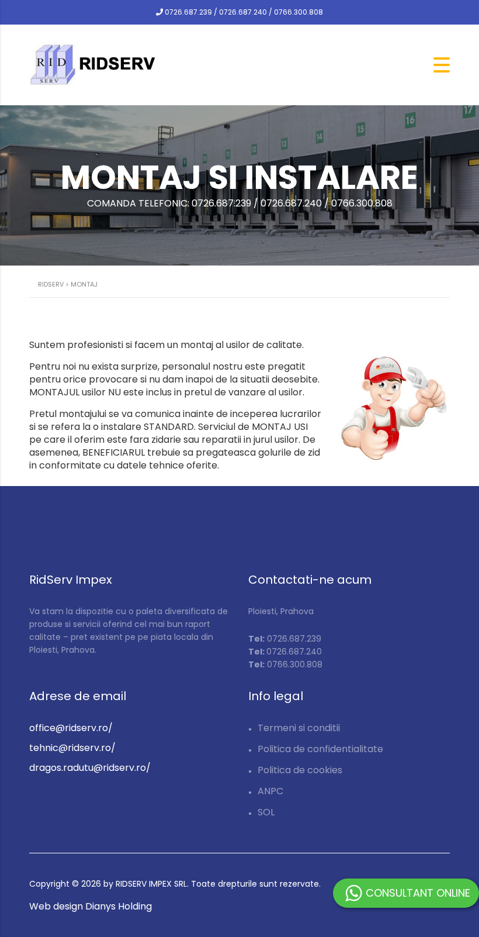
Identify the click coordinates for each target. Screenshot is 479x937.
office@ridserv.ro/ (71, 728)
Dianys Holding (118, 906)
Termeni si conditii (299, 728)
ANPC (270, 791)
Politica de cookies (300, 770)
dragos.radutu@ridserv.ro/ (90, 767)
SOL (266, 812)
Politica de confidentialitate (320, 749)
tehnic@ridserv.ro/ (72, 748)
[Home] (93, 64)
